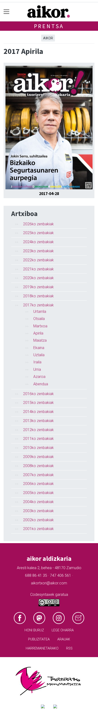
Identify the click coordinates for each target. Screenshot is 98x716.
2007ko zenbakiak (38, 475)
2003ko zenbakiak (38, 511)
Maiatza (40, 340)
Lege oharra (63, 630)
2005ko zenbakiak (38, 492)
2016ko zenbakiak (38, 393)
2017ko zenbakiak (38, 305)
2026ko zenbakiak (38, 224)
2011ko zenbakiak (38, 438)
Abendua (40, 384)
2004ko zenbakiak (38, 502)
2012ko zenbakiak (38, 430)
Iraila (37, 362)
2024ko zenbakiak (38, 242)
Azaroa (39, 376)
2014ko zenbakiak (38, 411)
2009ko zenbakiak (38, 456)
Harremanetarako (42, 648)
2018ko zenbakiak (38, 296)
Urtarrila (39, 311)
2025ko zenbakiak (38, 233)
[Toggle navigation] (6, 12)
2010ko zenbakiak (38, 447)
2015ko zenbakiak (38, 402)
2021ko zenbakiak (38, 269)
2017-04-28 (49, 193)
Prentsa (49, 26)
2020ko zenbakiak (38, 278)
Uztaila (38, 355)
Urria (37, 369)
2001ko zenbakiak (38, 528)
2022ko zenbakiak (38, 260)
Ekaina (38, 347)
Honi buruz (34, 630)
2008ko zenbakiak (38, 466)
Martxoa (40, 326)
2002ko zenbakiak (38, 520)
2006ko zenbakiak (38, 483)
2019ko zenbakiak (38, 287)
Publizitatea (39, 639)
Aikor (48, 38)
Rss (69, 648)
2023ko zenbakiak (38, 251)
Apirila (38, 333)
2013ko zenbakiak (38, 420)
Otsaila (39, 318)
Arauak (63, 639)
